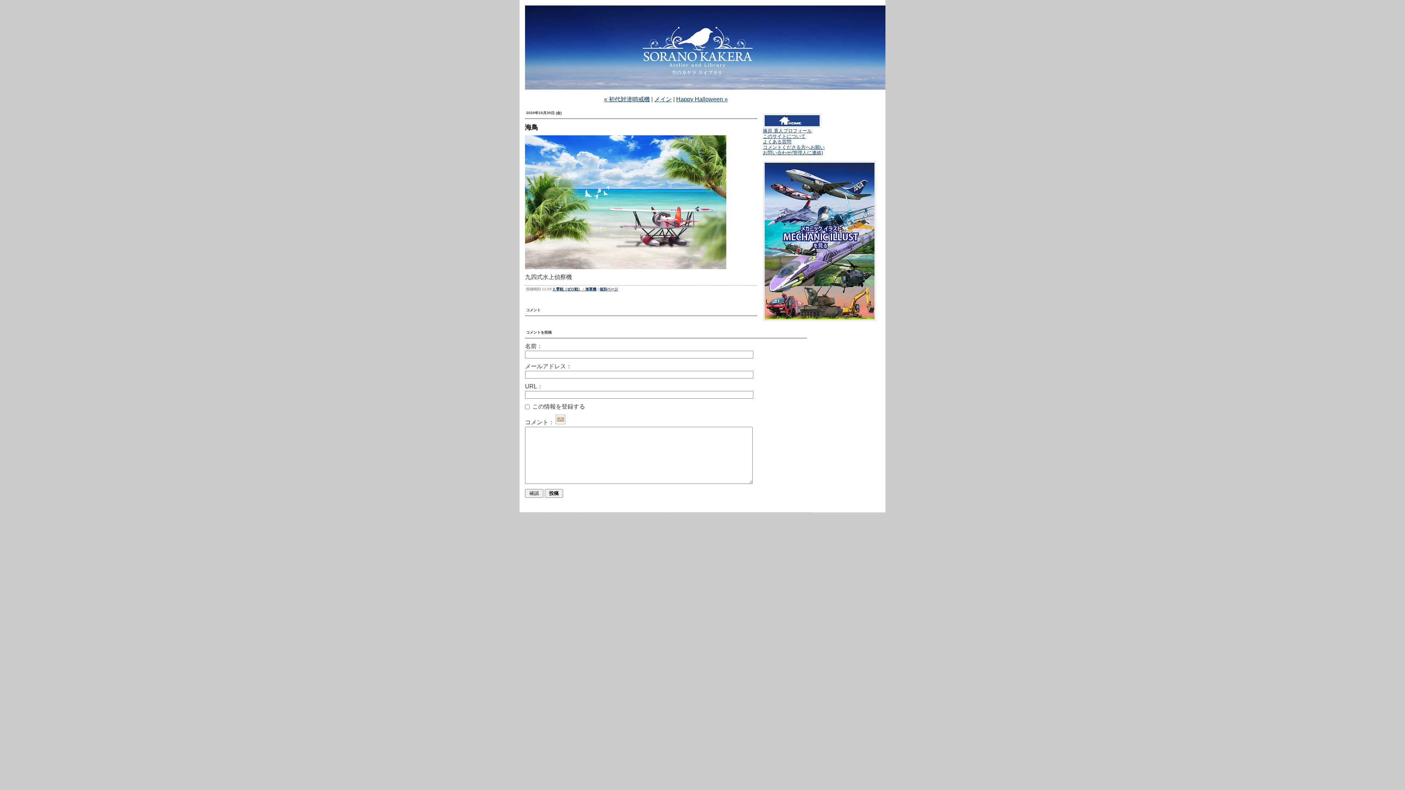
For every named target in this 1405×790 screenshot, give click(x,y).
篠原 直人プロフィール (787, 130)
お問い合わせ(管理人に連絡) (793, 152)
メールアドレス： (548, 366)
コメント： (539, 422)
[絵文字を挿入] (560, 422)
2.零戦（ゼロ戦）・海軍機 (574, 289)
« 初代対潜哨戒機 (627, 99)
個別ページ (609, 289)
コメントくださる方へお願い (794, 147)
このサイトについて (784, 136)
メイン (663, 99)
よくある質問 (777, 141)
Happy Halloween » (702, 99)
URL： (534, 386)
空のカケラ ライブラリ (702, 56)
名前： (534, 346)
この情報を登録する (558, 406)
